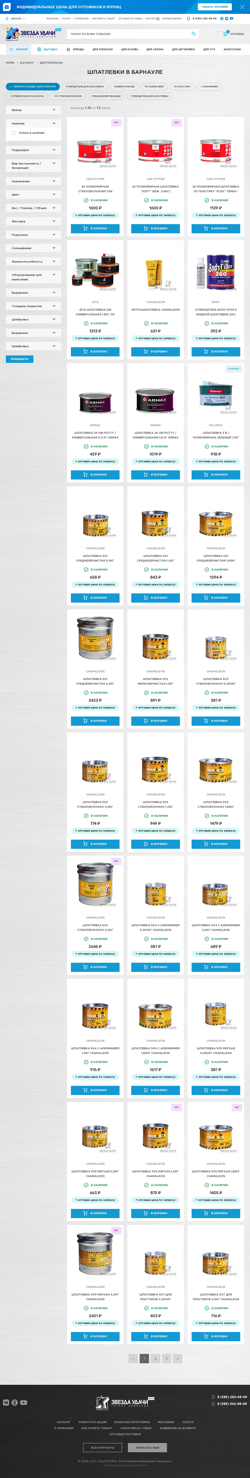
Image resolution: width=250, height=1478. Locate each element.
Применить (20, 359)
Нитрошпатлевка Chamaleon (155, 309)
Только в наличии (31, 133)
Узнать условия (215, 6)
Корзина (235, 33)
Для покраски (103, 49)
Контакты (152, 19)
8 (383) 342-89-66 (232, 1404)
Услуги (66, 19)
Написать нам (147, 1447)
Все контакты (102, 1447)
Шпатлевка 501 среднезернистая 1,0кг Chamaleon (155, 560)
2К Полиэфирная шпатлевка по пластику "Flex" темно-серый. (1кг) (215, 191)
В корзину (99, 228)
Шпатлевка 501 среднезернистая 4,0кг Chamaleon (95, 683)
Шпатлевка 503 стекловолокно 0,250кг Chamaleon (216, 683)
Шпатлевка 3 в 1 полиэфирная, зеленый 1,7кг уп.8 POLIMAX (216, 437)
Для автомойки (183, 49)
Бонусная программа (132, 1422)
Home (10, 62)
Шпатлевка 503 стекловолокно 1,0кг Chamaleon (155, 807)
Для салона (154, 49)
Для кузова (129, 49)
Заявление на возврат (178, 1428)
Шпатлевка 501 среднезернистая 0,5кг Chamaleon (95, 560)
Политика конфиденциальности (125, 1465)
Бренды (78, 49)
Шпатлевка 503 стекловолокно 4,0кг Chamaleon (95, 930)
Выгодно (50, 49)
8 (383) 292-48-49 (204, 18)
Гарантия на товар (136, 1428)
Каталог (22, 49)
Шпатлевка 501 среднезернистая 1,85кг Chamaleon (215, 560)
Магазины (52, 19)
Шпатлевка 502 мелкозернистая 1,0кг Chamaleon (155, 683)
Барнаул (16, 19)
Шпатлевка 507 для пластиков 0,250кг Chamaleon (155, 1299)
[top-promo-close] (242, 7)
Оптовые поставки (130, 19)
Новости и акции (93, 1422)
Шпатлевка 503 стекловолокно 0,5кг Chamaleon (95, 807)
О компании (81, 19)
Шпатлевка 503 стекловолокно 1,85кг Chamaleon (215, 807)
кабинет (172, 19)
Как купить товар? (103, 19)
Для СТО (209, 49)
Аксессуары (232, 49)
